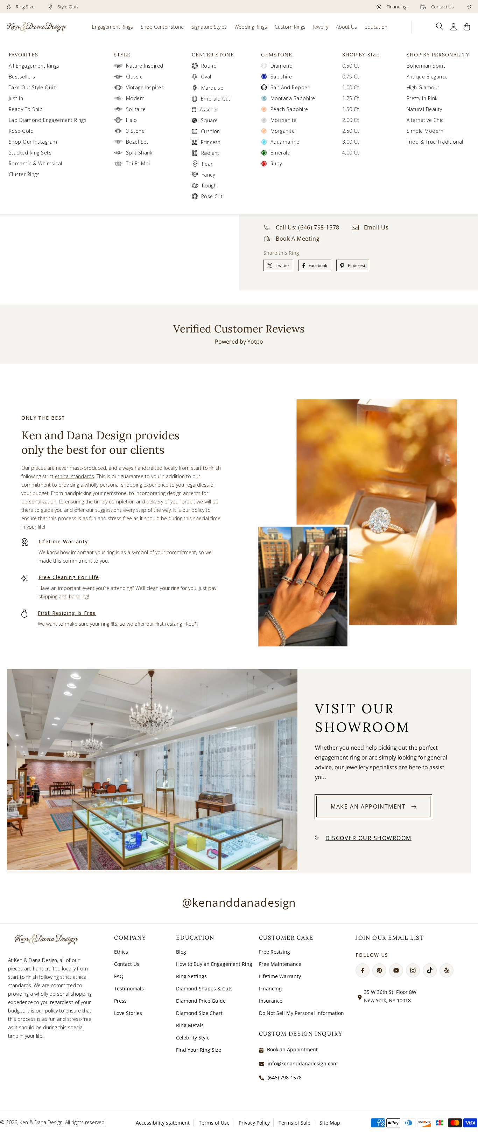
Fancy (208, 174)
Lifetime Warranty (63, 541)
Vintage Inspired (145, 87)
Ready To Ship (26, 109)
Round (209, 65)
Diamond (281, 65)
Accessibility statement (163, 1122)
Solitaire (136, 109)
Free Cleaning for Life (68, 577)
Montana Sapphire (292, 98)
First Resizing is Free (67, 613)
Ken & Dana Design (41, 1122)
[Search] (439, 26)
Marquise (212, 87)
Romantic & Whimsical (35, 163)
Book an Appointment (292, 1049)
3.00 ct (350, 141)
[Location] (469, 7)
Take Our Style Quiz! (33, 87)
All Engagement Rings (34, 65)
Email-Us (376, 227)
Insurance (270, 1000)
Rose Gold (21, 131)
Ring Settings (191, 976)
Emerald (280, 152)
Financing (396, 7)
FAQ (119, 976)
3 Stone (135, 131)
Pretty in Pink (422, 98)
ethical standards (74, 476)
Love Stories (128, 1013)
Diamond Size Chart (199, 1013)
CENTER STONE (213, 55)
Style (122, 55)
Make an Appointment (368, 806)
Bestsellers (22, 76)
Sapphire (281, 76)
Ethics (121, 951)
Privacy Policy (254, 1122)
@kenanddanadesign (239, 902)
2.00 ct (350, 120)
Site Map (329, 1122)
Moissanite (283, 120)
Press (120, 1000)
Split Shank (139, 152)
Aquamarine (285, 141)
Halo (131, 120)
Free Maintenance (280, 964)
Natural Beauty (424, 109)
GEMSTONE (276, 55)
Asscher (209, 109)
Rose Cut (212, 196)
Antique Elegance (427, 76)
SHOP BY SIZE (361, 55)
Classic (134, 76)
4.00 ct (350, 152)
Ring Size (25, 7)
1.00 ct (350, 87)
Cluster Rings (24, 174)
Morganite (282, 131)
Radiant (210, 153)
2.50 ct (350, 131)
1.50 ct (350, 109)
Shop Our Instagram (33, 141)
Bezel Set (137, 141)
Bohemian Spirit (426, 65)
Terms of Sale (294, 1122)
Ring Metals (190, 1025)
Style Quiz (67, 7)
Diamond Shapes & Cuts (204, 988)
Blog (181, 951)
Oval (206, 76)
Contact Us (442, 7)
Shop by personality (438, 55)
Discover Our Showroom (368, 838)
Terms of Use (214, 1122)
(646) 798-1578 (285, 1077)
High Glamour (423, 87)
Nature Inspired (144, 65)
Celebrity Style (193, 1037)
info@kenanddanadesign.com (303, 1063)
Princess (211, 142)
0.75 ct (350, 76)
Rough (209, 185)
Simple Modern (425, 131)
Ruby (276, 163)
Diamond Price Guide (201, 1000)
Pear (207, 163)
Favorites (23, 55)
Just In (16, 98)
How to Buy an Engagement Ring (214, 964)
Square (209, 120)
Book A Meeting (297, 238)
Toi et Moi (138, 163)
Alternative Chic (425, 120)
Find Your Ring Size (198, 1049)
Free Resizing (274, 951)
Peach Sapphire (289, 109)
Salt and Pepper (289, 87)
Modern (135, 98)
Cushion (210, 131)
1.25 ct (350, 98)
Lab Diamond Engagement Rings (47, 120)
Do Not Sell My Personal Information (301, 1013)
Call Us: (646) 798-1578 (307, 227)
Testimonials (129, 988)
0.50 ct (350, 65)
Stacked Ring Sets (30, 152)
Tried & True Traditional (435, 141)
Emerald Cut (216, 98)
